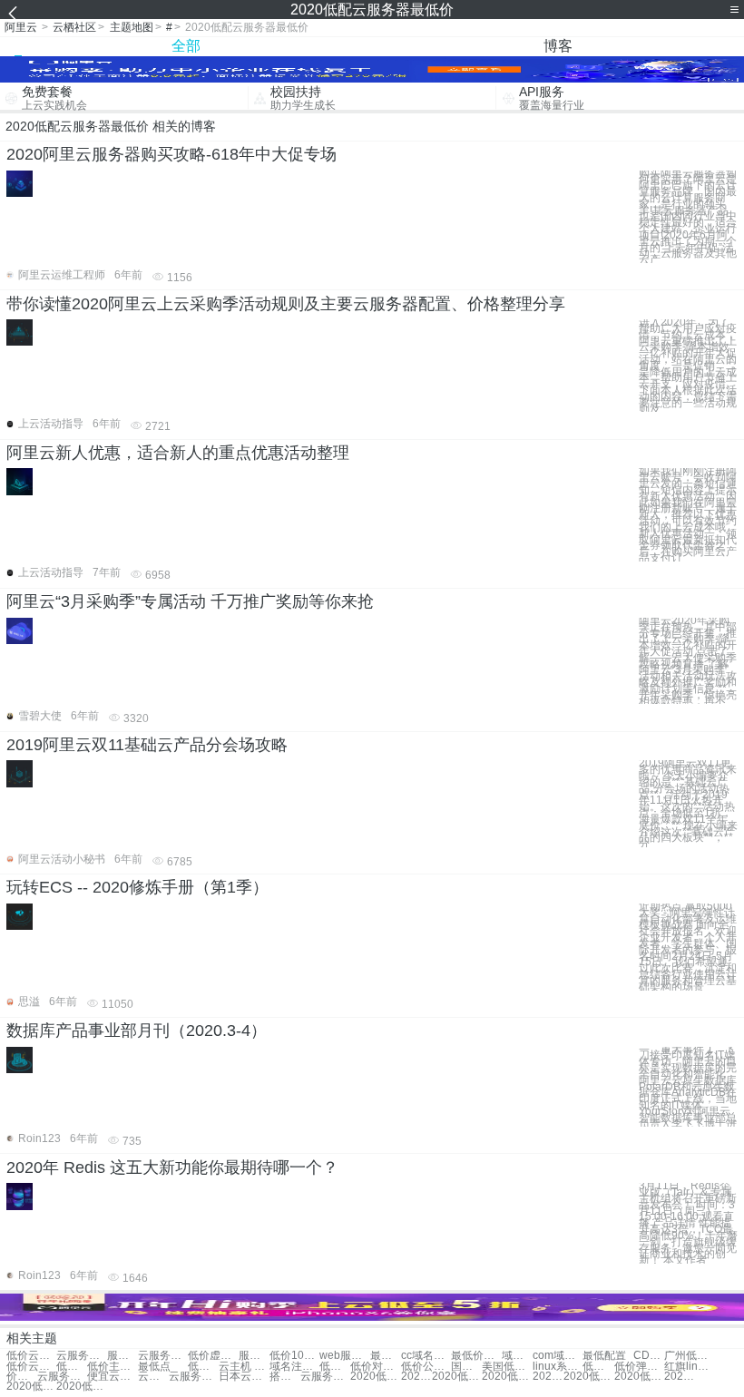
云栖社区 (74, 27)
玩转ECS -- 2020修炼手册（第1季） (137, 887)
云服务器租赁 (325, 1377)
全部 (186, 46)
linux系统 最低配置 (557, 1367)
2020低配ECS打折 (81, 1387)
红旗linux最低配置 (689, 1367)
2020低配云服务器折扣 (548, 1377)
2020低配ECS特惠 (457, 1377)
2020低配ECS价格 (588, 1377)
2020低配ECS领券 (375, 1377)
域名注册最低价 (517, 1356)
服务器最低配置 (254, 1356)
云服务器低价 (81, 1356)
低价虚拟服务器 (213, 1356)
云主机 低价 (244, 1367)
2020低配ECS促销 (416, 1377)
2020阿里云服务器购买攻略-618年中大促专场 (171, 154)
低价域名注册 (203, 1367)
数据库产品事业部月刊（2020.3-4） (136, 1030)
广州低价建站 (689, 1356)
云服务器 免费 (62, 1377)
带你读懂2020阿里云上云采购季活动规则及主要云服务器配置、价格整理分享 (285, 304)
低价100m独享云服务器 (294, 1356)
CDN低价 (648, 1356)
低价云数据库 (597, 1367)
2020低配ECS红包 (31, 1387)
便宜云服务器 (112, 1377)
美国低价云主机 (507, 1367)
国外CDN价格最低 (466, 1367)
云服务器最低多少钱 (163, 1356)
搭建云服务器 (284, 1377)
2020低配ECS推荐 (507, 1377)
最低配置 (604, 1356)
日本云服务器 (244, 1377)
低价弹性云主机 (639, 1367)
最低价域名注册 (476, 1356)
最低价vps (385, 1356)
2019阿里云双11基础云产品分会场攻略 (147, 745)
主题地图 (131, 27)
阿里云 (21, 27)
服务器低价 (122, 1356)
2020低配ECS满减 (639, 1377)
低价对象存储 (375, 1367)
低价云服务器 (31, 1356)
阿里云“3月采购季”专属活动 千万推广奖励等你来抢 (190, 601)
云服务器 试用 (153, 1377)
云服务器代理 (194, 1377)
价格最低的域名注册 (21, 1377)
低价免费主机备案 (334, 1367)
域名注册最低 (294, 1367)
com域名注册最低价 (557, 1356)
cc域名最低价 (426, 1356)
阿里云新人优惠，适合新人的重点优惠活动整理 (177, 453)
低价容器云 (71, 1367)
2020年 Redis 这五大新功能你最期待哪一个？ (172, 1167)
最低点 (154, 1367)
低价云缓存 (31, 1367)
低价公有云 (426, 1367)
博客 (558, 46)
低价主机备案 (112, 1367)
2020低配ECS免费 (679, 1377)
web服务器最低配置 (344, 1356)
